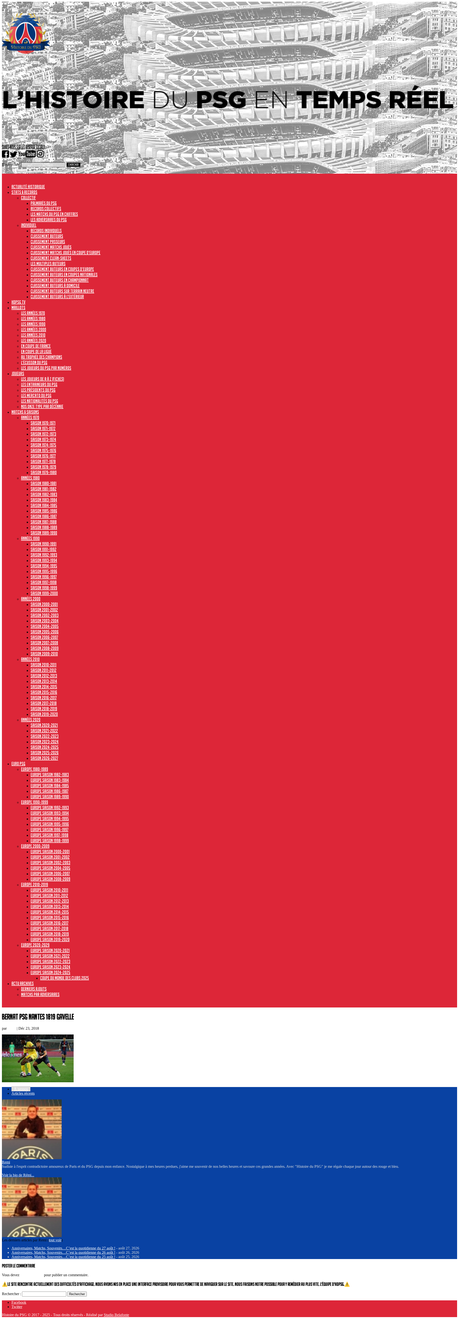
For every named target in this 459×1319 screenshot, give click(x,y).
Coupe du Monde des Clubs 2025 (64, 977)
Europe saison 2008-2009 (50, 879)
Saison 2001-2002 (44, 609)
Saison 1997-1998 (44, 582)
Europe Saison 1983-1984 (50, 780)
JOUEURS (17, 373)
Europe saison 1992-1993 (50, 807)
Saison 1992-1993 (44, 554)
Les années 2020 (33, 340)
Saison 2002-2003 (45, 615)
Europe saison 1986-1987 (49, 791)
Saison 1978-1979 (43, 466)
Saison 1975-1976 (43, 450)
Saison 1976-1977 (43, 455)
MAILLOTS (18, 307)
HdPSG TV (18, 302)
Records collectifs (46, 208)
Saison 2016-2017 (44, 697)
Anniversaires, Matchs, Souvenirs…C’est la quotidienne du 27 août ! (63, 1248)
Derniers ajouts (34, 988)
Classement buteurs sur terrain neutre (62, 291)
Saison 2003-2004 (45, 620)
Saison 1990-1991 (43, 543)
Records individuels (46, 230)
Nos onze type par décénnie (42, 406)
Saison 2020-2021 (44, 725)
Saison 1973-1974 (43, 439)
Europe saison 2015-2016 (50, 917)
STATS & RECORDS (24, 192)
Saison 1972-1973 (43, 433)
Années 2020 (30, 719)
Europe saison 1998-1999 (50, 840)
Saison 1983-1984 (44, 499)
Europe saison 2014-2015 (50, 912)
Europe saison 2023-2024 (50, 966)
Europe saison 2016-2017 (49, 923)
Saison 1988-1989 (44, 527)
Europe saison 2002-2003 (50, 862)
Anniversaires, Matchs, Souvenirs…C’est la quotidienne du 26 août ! (63, 1252)
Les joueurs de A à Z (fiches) (42, 379)
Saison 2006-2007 (44, 637)
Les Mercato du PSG (36, 395)
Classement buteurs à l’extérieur (57, 296)
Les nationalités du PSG (39, 401)
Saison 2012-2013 (44, 675)
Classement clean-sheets (51, 258)
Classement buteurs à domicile (55, 285)
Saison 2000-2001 (44, 604)
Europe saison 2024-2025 (50, 972)
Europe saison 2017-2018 (49, 928)
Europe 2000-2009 (35, 846)
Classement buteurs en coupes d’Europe (62, 269)
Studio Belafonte (116, 1315)
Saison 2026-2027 (44, 758)
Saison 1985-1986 (44, 510)
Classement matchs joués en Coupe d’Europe (65, 252)
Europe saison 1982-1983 (50, 774)
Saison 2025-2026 (45, 752)
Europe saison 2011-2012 (49, 895)
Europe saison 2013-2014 (50, 906)
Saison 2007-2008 (44, 642)
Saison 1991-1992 (43, 549)
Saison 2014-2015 (44, 686)
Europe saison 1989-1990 (50, 796)
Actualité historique (28, 186)
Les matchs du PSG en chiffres (54, 214)
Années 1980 (30, 477)
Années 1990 (30, 538)
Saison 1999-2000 (44, 593)
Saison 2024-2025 (45, 747)
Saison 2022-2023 (45, 736)
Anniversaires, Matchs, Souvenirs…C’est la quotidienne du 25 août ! (63, 1257)
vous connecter (31, 1275)
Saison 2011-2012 (43, 670)
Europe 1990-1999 (34, 802)
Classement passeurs (48, 241)
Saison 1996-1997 (44, 576)
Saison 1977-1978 (43, 461)
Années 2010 (30, 659)
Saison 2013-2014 (44, 681)
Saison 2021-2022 (44, 730)
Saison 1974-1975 (43, 444)
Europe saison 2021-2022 (50, 955)
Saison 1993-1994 (44, 560)
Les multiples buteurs (48, 263)
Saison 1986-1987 (44, 516)
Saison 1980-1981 (43, 483)
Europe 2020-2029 (35, 945)
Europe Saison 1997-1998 (49, 835)
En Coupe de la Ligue (36, 351)
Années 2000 (30, 598)
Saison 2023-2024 (45, 741)
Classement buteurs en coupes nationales (64, 274)
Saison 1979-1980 (44, 472)
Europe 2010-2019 (34, 884)
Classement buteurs (47, 236)
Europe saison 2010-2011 (49, 890)
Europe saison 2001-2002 (50, 857)
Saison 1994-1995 (44, 565)
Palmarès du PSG (44, 203)
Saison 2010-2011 (43, 664)
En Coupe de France (36, 346)
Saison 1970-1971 (43, 422)
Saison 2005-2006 (45, 631)
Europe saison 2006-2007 (50, 873)
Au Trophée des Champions (41, 357)
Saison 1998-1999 (44, 587)
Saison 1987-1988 (44, 521)
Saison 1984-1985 (44, 505)
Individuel (28, 225)
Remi (12, 1028)
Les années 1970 (33, 313)
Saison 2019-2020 (44, 714)
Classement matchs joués (51, 247)
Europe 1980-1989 (34, 769)
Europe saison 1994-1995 (50, 818)
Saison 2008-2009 (45, 648)
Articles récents (23, 1093)
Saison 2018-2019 (44, 708)
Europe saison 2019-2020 (50, 939)
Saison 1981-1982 (43, 488)
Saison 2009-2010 (44, 653)
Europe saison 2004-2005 (50, 868)
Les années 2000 (33, 329)
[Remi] (32, 1158)
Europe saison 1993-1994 (50, 813)
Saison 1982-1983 (44, 494)
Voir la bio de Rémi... (18, 1175)
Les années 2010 (33, 335)
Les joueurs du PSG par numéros (46, 368)
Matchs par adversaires (40, 994)
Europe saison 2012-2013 (50, 901)
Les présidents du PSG (38, 390)
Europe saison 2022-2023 (50, 961)
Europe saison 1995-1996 (50, 824)
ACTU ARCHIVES (22, 983)
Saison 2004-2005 (45, 626)
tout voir (55, 1240)
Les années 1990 (33, 324)
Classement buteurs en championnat (60, 280)
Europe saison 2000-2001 (50, 851)
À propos (21, 1089)
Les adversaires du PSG (49, 219)
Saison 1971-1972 (43, 428)
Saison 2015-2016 (44, 692)
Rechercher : (11, 1294)
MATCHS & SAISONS (25, 412)
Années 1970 (30, 417)
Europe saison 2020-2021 (50, 950)
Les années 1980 (33, 318)
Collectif (28, 197)
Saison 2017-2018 (44, 703)
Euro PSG (18, 763)
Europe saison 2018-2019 (50, 934)
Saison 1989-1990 (44, 532)
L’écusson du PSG (34, 362)
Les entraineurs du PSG (39, 384)
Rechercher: (11, 164)
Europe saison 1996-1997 (49, 829)
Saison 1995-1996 (44, 571)
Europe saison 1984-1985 (50, 785)
